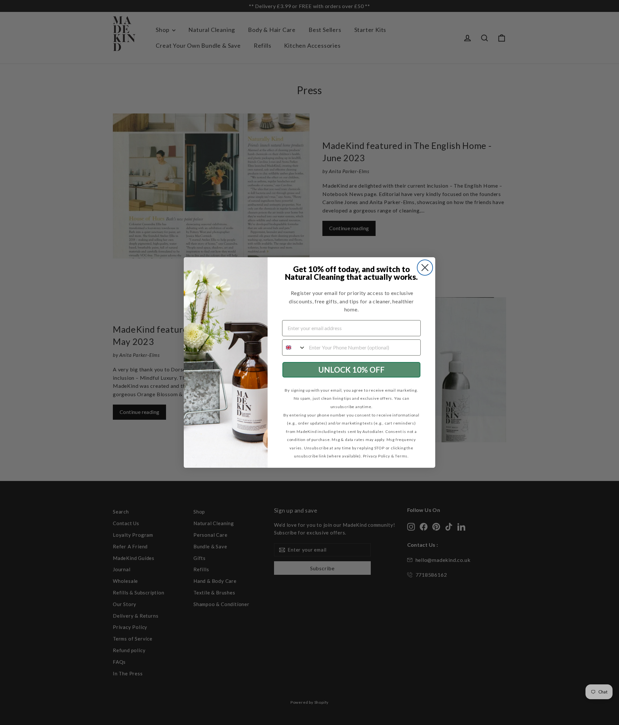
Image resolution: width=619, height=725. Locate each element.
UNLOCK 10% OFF (351, 369)
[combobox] (294, 347)
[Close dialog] (425, 267)
